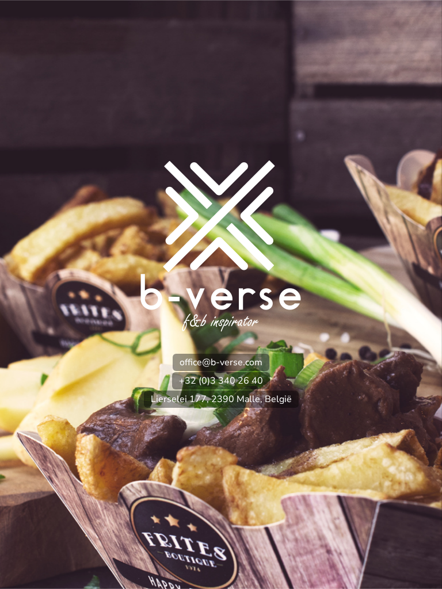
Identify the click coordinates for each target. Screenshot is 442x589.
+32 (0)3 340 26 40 (221, 380)
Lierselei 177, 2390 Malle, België (221, 399)
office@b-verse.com (221, 362)
